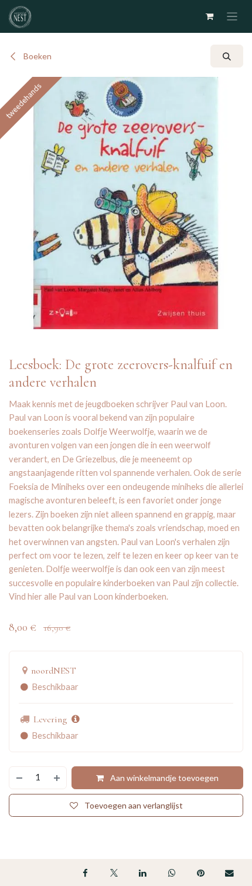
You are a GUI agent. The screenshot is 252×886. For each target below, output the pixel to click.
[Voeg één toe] (57, 778)
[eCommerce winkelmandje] (210, 16)
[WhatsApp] (171, 872)
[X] (113, 872)
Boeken (37, 56)
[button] (226, 56)
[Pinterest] (200, 872)
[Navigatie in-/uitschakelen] (232, 16)
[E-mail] (229, 872)
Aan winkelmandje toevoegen (163, 778)
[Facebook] (85, 872)
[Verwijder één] (18, 778)
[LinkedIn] (143, 872)
